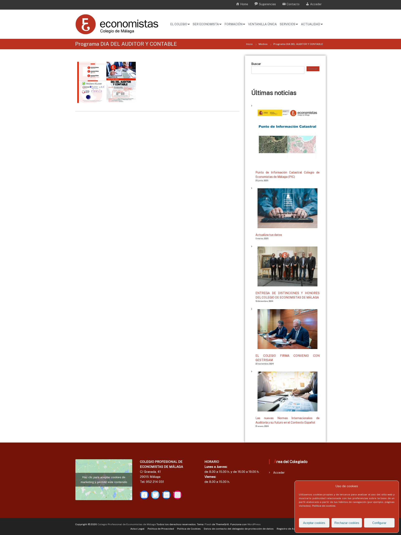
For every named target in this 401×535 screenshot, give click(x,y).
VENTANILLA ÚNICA (262, 24)
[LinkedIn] (166, 495)
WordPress (254, 524)
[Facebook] (144, 495)
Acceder (279, 472)
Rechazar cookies (346, 523)
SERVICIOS (287, 24)
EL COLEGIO (178, 24)
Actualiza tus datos (268, 235)
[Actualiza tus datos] (287, 208)
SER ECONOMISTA (206, 24)
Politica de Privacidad (161, 528)
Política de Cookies (189, 528)
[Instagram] (177, 495)
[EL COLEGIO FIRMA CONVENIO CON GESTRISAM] (287, 329)
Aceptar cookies (314, 523)
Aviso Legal (137, 528)
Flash (208, 524)
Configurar (379, 523)
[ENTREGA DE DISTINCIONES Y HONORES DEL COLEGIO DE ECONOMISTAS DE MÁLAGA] (287, 266)
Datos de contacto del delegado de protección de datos (239, 528)
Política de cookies (323, 505)
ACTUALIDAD (310, 24)
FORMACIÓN (233, 24)
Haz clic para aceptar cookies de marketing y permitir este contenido (104, 480)
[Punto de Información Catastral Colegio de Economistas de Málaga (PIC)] (287, 136)
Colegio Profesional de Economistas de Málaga (127, 524)
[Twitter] (155, 495)
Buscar (256, 64)
